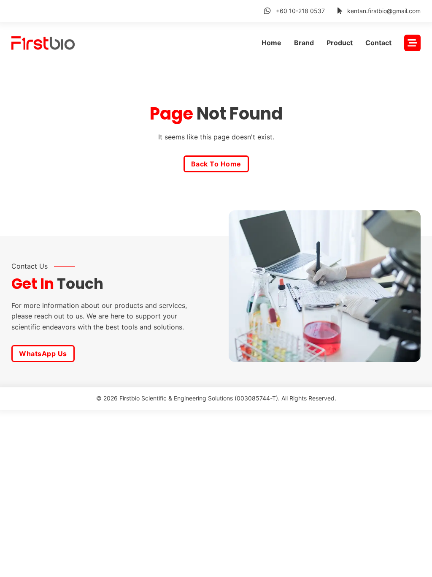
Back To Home (216, 164)
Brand (304, 42)
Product (340, 42)
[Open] (412, 43)
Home (271, 42)
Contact (378, 42)
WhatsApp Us (43, 353)
